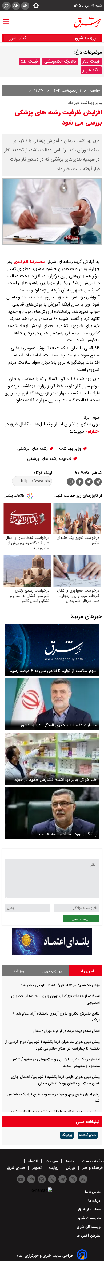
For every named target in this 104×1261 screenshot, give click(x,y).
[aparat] (42, 1179)
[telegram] (98, 483)
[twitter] (89, 482)
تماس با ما (93, 1192)
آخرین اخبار (85, 971)
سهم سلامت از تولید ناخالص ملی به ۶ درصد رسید (53, 670)
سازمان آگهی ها (89, 1235)
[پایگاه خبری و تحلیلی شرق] (87, 22)
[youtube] (21, 1179)
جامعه (94, 90)
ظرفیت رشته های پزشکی (50, 458)
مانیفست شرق (89, 1218)
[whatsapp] (71, 482)
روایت (53, 1168)
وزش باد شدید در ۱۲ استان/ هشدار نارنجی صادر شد (60, 985)
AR (15, 5)
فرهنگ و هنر (92, 1168)
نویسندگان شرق (89, 1227)
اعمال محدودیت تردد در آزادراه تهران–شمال (66, 1031)
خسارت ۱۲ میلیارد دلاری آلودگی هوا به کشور (59, 725)
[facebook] (80, 482)
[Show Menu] (6, 18)
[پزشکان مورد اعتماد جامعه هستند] (52, 813)
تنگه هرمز (91, 70)
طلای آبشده (87, 1135)
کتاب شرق (17, 38)
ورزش (70, 1168)
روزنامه (19, 971)
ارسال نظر (81, 918)
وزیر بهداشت (71, 448)
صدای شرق (16, 1168)
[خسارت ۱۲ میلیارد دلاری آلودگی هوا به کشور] (52, 704)
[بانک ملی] (52, 953)
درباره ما (95, 1200)
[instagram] (73, 1179)
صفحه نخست (92, 1161)
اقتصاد (33, 1161)
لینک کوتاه (43, 472)
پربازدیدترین (52, 971)
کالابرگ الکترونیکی (60, 61)
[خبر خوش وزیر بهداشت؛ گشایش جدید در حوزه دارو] (52, 759)
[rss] (83, 1179)
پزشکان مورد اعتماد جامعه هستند (67, 834)
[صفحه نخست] (34, 6)
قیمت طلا (29, 61)
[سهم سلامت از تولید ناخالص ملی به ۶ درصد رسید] (52, 650)
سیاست (52, 1161)
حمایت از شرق (90, 1209)
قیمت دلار (91, 61)
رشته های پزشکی (33, 448)
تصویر (37, 1168)
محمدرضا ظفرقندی (29, 262)
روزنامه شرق (85, 38)
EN (25, 5)
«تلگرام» (92, 431)
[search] (6, 6)
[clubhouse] (31, 1179)
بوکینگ (67, 1135)
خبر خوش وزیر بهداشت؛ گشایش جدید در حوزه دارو (56, 779)
